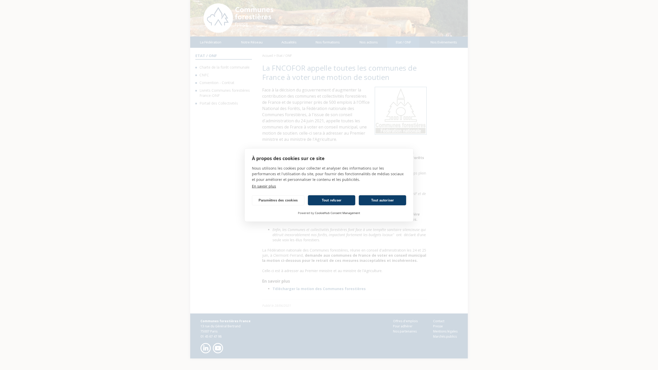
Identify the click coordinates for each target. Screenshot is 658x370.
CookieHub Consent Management (337, 213)
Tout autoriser (382, 200)
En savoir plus (264, 186)
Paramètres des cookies (278, 200)
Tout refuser (331, 200)
